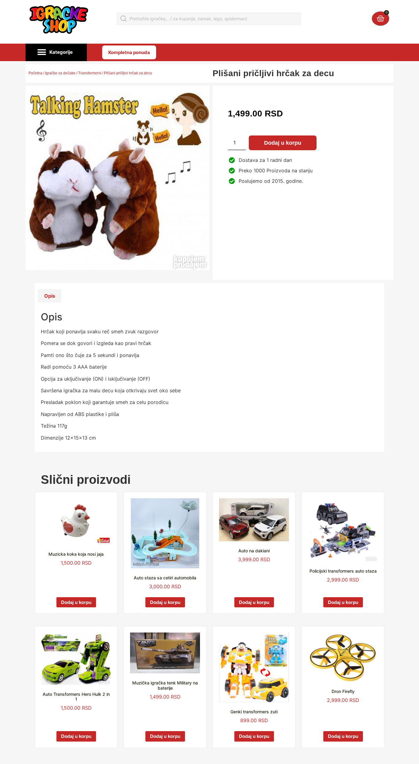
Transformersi (89, 73)
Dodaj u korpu (282, 143)
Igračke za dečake (60, 73)
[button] (56, 52)
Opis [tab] (49, 296)
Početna (35, 73)
